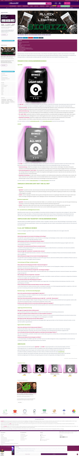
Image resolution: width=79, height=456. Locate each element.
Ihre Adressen (22, 437)
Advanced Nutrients (4, 86)
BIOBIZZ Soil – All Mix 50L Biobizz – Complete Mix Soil (70, 374)
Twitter (25, 37)
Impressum (2, 436)
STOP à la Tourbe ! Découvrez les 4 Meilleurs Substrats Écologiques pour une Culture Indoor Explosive (26, 394)
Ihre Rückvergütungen (23, 436)
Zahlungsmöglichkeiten (5, 77)
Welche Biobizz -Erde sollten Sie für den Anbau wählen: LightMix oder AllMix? (8, 56)
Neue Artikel (2, 434)
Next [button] (15, 24)
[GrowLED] (13, 3)
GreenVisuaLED (4, 100)
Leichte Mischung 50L (34, 121)
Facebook (20, 37)
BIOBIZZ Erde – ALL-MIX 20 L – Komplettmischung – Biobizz (54, 374)
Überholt (3, 103)
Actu (6, 27)
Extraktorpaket (9, 99)
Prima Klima (7, 103)
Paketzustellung (3, 442)
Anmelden (72, 0)
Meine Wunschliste (68, 0)
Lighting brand (10, 27)
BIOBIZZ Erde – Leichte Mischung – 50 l (40, 373)
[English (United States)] (76, 0)
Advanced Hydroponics (5, 85)
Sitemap (2, 444)
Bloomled (11, 100)
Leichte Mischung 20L (47, 121)
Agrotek (2, 87)
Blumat (8, 100)
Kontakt (2, 435)
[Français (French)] (74, 0)
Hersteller (2, 82)
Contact (2, 0)
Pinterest (31, 37)
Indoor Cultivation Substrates (73, 358)
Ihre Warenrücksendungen (24, 435)
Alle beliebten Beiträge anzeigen (7, 71)
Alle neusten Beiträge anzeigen (7, 40)
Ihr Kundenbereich (23, 432)
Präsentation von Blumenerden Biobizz (23, 42)
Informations (3, 73)
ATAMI (2, 93)
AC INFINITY (3, 84)
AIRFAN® (3, 88)
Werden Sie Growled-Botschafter (5, 441)
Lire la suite (19, 402)
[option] (8, 25)
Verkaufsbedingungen (4, 75)
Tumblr (41, 37)
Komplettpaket (4, 99)
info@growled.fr (45, 440)
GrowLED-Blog (61, 351)
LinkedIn (36, 37)
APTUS (2, 92)
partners (19, 448)
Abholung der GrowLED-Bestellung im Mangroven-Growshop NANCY (9, 443)
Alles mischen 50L (34, 180)
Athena (2, 94)
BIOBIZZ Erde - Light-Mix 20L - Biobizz (24, 373)
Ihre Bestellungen (23, 434)
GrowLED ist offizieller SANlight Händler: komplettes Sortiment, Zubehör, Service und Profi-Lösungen (8, 25)
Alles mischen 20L (45, 180)
